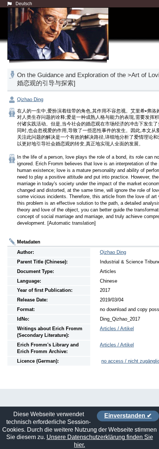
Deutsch (24, 3)
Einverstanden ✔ (128, 415)
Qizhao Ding (30, 99)
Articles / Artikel (117, 328)
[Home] (59, 42)
